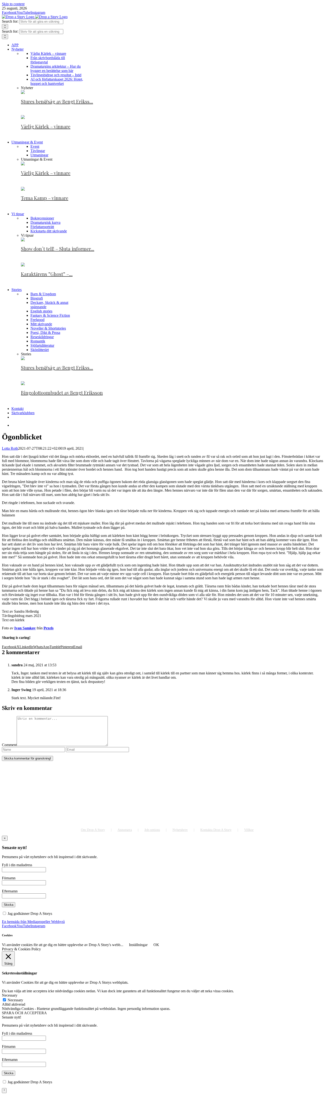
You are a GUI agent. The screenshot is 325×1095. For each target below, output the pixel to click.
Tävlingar (37, 151)
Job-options (152, 830)
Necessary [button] (9, 995)
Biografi (36, 298)
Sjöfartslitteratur (42, 345)
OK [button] (156, 945)
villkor (58, 914)
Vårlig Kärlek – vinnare (45, 126)
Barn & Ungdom (43, 294)
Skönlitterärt (39, 350)
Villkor (249, 830)
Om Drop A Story (93, 830)
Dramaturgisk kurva (45, 222)
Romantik (37, 341)
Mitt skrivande (41, 324)
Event (34, 146)
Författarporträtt (42, 227)
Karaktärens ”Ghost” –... (47, 274)
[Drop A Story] (35, 821)
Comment (9, 745)
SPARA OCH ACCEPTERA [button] (24, 1013)
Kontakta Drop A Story (215, 830)
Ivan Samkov (25, 628)
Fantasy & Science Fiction (50, 315)
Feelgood (37, 320)
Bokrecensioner (42, 218)
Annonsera (125, 830)
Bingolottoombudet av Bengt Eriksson (62, 392)
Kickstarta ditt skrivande (48, 231)
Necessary (15, 1000)
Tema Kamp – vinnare (44, 198)
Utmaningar (39, 155)
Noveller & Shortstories (48, 328)
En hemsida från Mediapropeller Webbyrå (33, 922)
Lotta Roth (10, 448)
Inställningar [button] (138, 945)
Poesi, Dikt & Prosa (45, 333)
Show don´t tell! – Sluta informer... (57, 248)
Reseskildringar (42, 337)
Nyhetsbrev (180, 830)
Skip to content (13, 4)
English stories (41, 311)
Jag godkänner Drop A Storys (35, 914)
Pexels (49, 628)
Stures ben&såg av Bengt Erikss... (57, 101)
